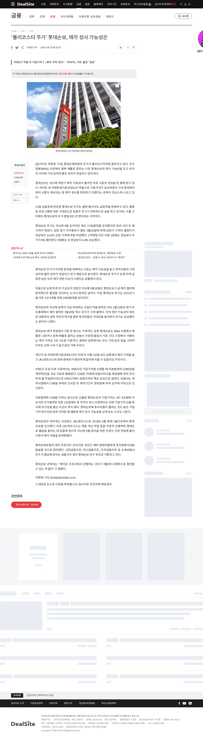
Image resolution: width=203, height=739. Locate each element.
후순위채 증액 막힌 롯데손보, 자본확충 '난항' (99, 253)
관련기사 (15, 248)
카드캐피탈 (67, 16)
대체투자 (54, 4)
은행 (42, 16)
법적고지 (68, 703)
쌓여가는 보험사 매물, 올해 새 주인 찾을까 (33, 253)
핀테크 (110, 16)
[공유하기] (189, 4)
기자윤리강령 (36, 703)
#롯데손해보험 (20, 173)
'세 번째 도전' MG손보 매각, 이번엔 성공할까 (34, 257)
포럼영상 (125, 4)
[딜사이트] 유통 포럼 (37, 695)
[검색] (181, 4)
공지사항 (17, 695)
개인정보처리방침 (87, 703)
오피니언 (111, 4)
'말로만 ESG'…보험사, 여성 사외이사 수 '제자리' (101, 257)
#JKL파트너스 (20, 177)
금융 (78, 4)
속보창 (185, 16)
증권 (87, 4)
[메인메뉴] (13, 4)
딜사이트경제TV (163, 4)
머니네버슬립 (141, 4)
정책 (31, 16)
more (22, 248)
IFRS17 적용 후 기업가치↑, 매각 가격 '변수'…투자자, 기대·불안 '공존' (54, 62)
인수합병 (67, 4)
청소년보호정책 (109, 703)
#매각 (17, 182)
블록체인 (98, 4)
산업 (43, 4)
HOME (14, 31)
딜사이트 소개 (17, 703)
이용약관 (53, 703)
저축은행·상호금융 (89, 16)
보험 (52, 16)
